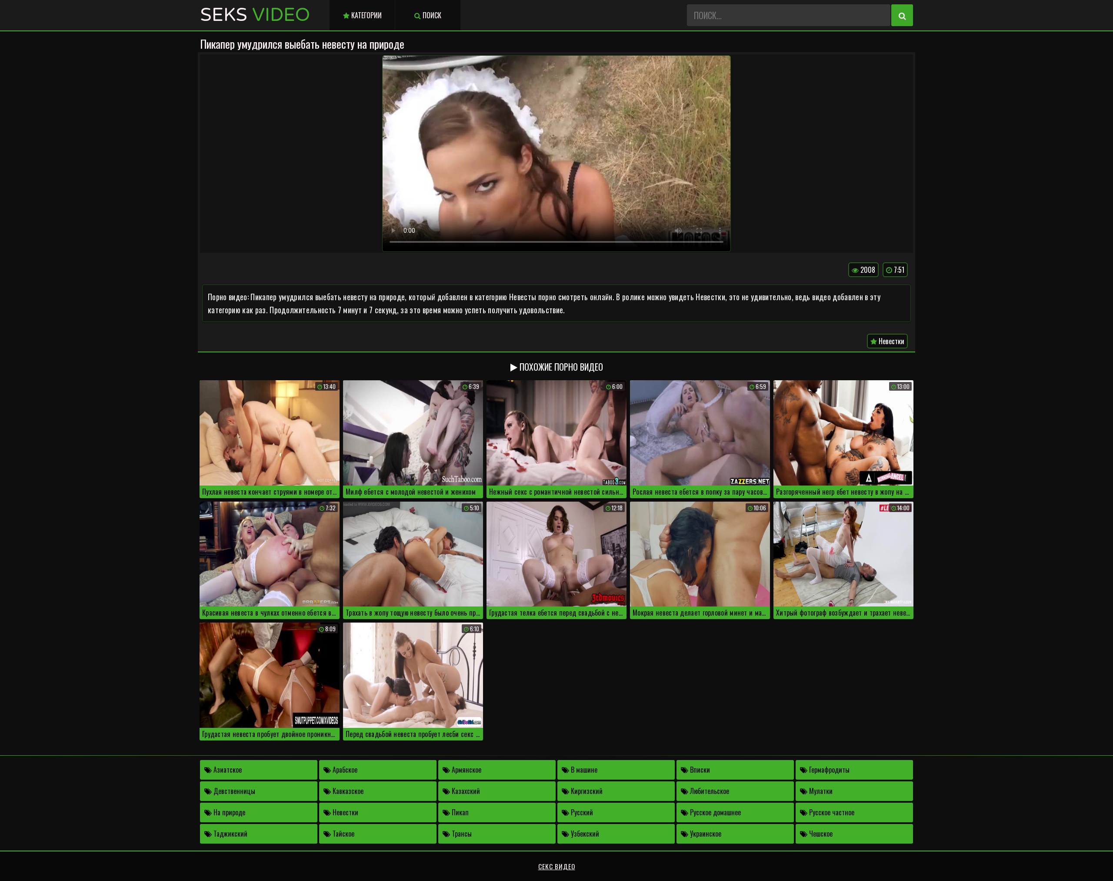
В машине (583, 769)
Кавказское (347, 791)
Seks (255, 15)
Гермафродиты (828, 769)
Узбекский (584, 833)
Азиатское (227, 769)
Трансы (461, 833)
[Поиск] (902, 15)
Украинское (704, 833)
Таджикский (229, 833)
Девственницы (233, 791)
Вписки (699, 769)
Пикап (459, 812)
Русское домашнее (714, 812)
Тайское (342, 833)
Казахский (465, 791)
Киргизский (586, 791)
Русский (581, 812)
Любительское (708, 791)
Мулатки (820, 791)
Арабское (344, 769)
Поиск (431, 15)
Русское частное (830, 812)
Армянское (465, 769)
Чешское (820, 833)
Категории (366, 15)
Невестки (890, 341)
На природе (228, 812)
